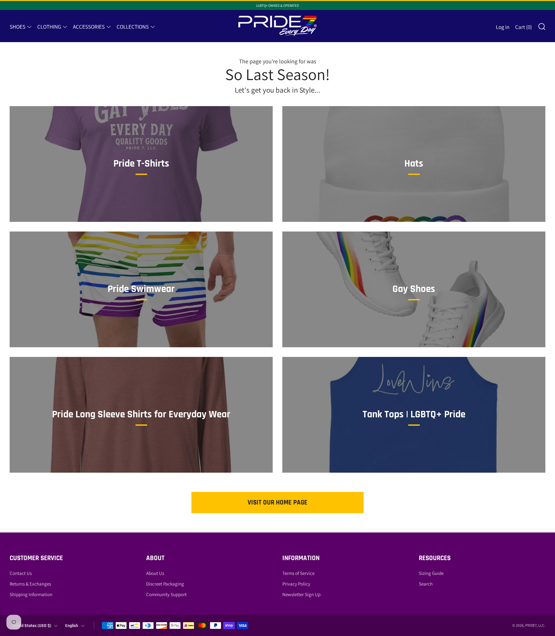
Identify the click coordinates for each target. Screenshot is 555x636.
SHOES (17, 26)
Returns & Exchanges (30, 584)
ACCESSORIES (89, 26)
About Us (155, 573)
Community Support (166, 594)
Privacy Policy (296, 584)
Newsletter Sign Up (301, 594)
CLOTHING (49, 26)
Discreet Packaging (165, 584)
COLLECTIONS (133, 26)
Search (426, 584)
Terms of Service (298, 573)
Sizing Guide (431, 573)
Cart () (523, 27)
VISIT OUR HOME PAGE (277, 502)
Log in (502, 27)
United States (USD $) (31, 626)
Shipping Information (31, 594)
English (71, 626)
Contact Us (21, 573)
